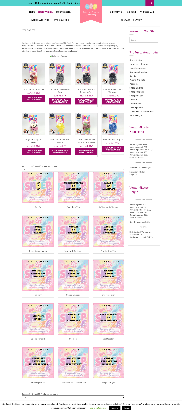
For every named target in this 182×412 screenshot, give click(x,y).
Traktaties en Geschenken (142, 111)
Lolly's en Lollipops (139, 64)
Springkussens (61, 20)
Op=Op (133, 76)
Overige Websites (39, 20)
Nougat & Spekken (138, 72)
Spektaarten (136, 104)
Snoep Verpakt (137, 92)
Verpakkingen (136, 115)
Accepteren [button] (114, 408)
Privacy (137, 20)
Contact (125, 20)
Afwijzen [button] (126, 408)
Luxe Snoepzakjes (138, 68)
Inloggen (132, 12)
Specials (133, 100)
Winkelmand (147, 12)
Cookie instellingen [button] (98, 408)
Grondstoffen (136, 60)
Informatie (116, 12)
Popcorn (134, 84)
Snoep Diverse (136, 88)
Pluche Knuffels (137, 80)
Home (32, 12)
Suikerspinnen (136, 107)
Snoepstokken (136, 96)
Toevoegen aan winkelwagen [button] (33, 98)
